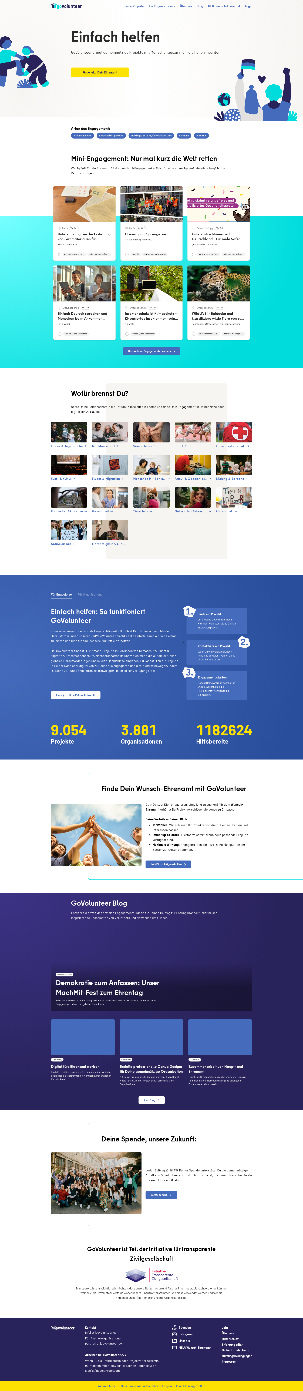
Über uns (186, 6)
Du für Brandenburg (235, 1350)
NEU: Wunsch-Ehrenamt (224, 6)
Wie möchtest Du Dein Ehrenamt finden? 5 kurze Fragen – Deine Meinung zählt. (150, 1386)
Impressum (229, 1361)
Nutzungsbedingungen (237, 1356)
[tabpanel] (151, 654)
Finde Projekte (134, 6)
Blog (200, 6)
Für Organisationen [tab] (91, 594)
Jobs (225, 1327)
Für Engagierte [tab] (61, 594)
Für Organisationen (162, 6)
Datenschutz (230, 1339)
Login (248, 6)
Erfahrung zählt (232, 1344)
